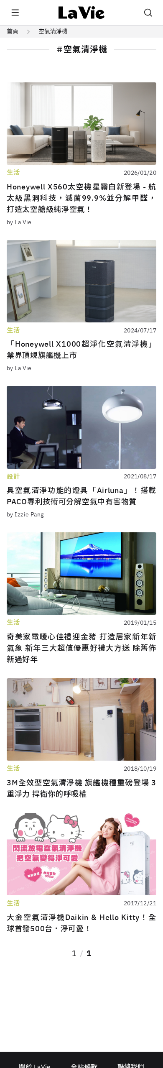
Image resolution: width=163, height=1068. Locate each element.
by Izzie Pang (25, 514)
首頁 (12, 31)
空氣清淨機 (53, 31)
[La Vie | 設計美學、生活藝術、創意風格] (82, 12)
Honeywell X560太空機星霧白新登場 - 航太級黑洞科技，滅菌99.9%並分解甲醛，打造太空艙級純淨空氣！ (81, 198)
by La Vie (19, 222)
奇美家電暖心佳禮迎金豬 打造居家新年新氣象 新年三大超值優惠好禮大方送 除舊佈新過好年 (81, 648)
